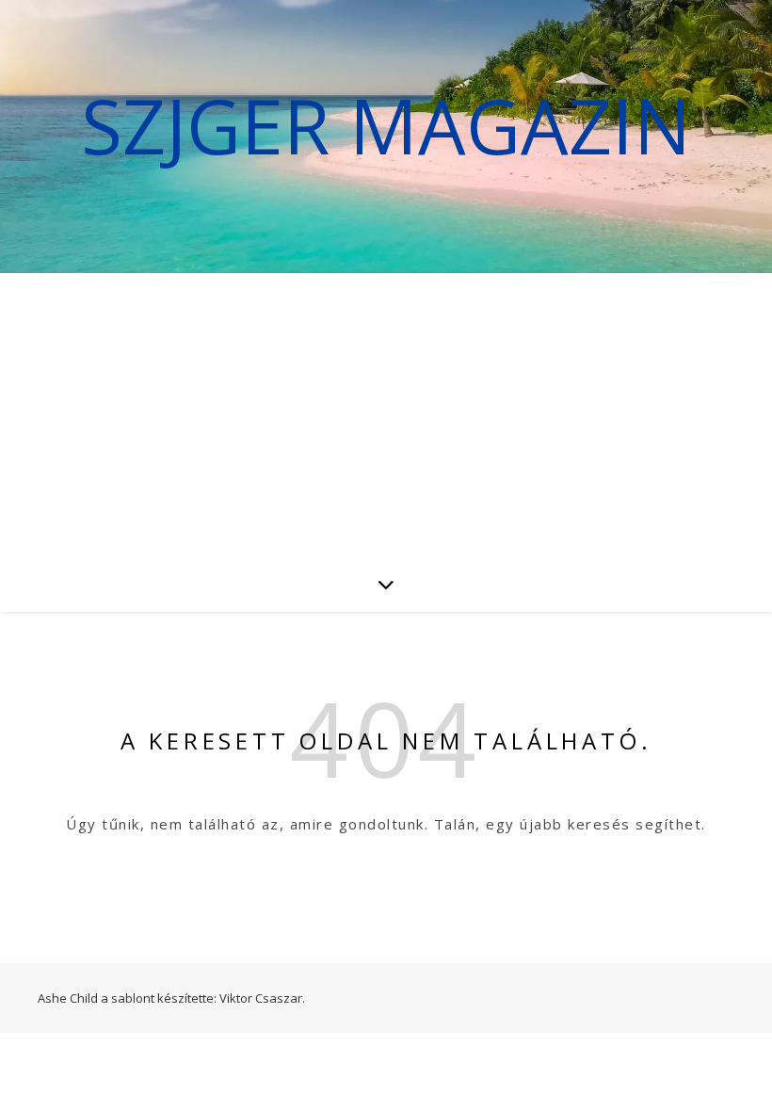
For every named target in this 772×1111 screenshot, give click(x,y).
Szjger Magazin (386, 125)
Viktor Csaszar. (262, 998)
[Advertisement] (386, 414)
